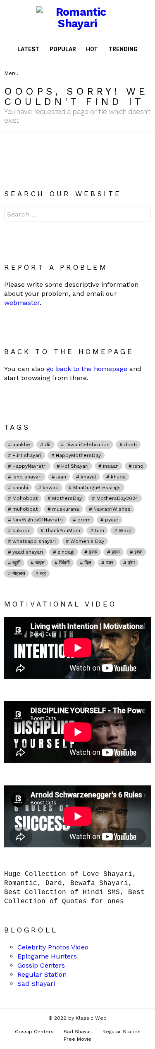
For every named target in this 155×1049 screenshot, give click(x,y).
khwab (51, 487)
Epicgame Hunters (47, 956)
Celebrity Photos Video (52, 947)
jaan (61, 477)
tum (99, 530)
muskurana (65, 509)
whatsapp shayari (34, 541)
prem (84, 520)
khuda (118, 477)
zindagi (65, 552)
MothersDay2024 (117, 498)
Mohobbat (25, 498)
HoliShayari (74, 466)
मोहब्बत (18, 573)
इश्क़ (138, 552)
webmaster (22, 303)
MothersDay (67, 498)
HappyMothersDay (78, 455)
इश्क (93, 552)
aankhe (21, 444)
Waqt (125, 530)
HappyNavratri (29, 466)
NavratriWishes (112, 509)
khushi (20, 487)
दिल (87, 563)
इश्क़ (116, 552)
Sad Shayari (36, 983)
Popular (63, 49)
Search (142, 215)
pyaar (112, 520)
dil (48, 444)
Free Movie (77, 1039)
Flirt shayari (26, 455)
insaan (111, 466)
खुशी (16, 563)
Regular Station (42, 974)
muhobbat (25, 509)
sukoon (21, 530)
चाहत (40, 563)
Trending (123, 49)
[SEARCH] (144, 66)
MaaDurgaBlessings (97, 487)
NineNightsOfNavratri (37, 520)
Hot (92, 49)
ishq (138, 466)
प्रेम (131, 563)
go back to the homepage (86, 369)
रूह (43, 573)
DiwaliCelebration (87, 444)
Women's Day (87, 541)
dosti (130, 444)
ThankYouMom (62, 530)
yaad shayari (27, 552)
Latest (28, 49)
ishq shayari (27, 477)
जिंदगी (64, 563)
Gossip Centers (41, 965)
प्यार (109, 563)
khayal (88, 477)
